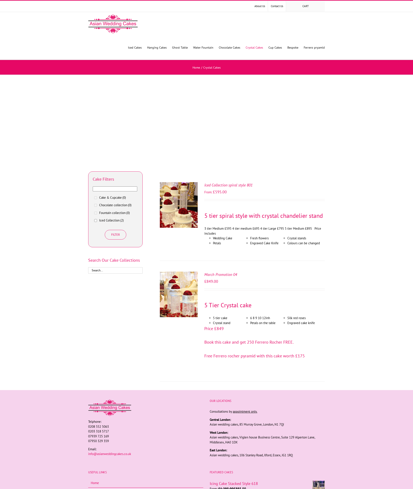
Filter (115, 235)
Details (179, 207)
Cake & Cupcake (112, 197)
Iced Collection (111, 220)
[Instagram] (146, 462)
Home (95, 483)
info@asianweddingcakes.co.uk (109, 454)
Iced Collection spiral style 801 (228, 185)
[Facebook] (140, 462)
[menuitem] (260, 6)
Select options (176, 203)
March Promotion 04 (220, 274)
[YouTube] (151, 462)
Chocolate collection (115, 205)
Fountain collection (114, 213)
